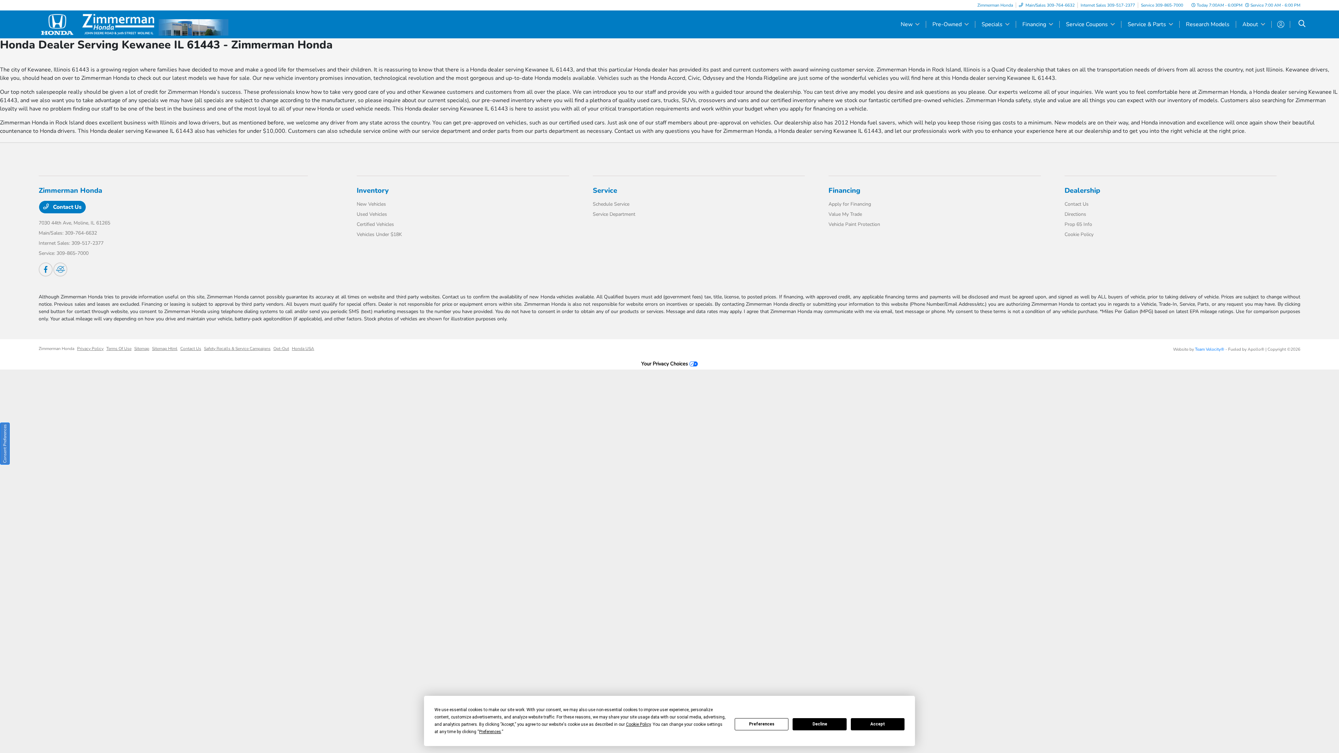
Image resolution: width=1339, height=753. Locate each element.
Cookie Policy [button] (638, 724)
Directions (1075, 214)
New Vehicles (371, 204)
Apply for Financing (850, 204)
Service (605, 190)
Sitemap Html (164, 348)
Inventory (373, 190)
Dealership (1082, 190)
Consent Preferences (5, 443)
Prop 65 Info (1078, 224)
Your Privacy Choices (665, 363)
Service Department (614, 214)
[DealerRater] (60, 269)
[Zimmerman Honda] (99, 24)
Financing (844, 190)
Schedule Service (611, 204)
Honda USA (303, 348)
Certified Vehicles (375, 224)
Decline (819, 724)
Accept (877, 724)
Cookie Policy (1079, 234)
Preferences (761, 724)
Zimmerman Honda (56, 348)
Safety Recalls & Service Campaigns (237, 348)
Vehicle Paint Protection (854, 224)
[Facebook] (46, 269)
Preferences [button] (490, 731)
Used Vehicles (372, 214)
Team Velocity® (1209, 349)
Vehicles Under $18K (379, 234)
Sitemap (141, 348)
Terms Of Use (118, 348)
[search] (1302, 24)
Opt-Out (281, 348)
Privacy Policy (90, 348)
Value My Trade (845, 214)
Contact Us (67, 207)
